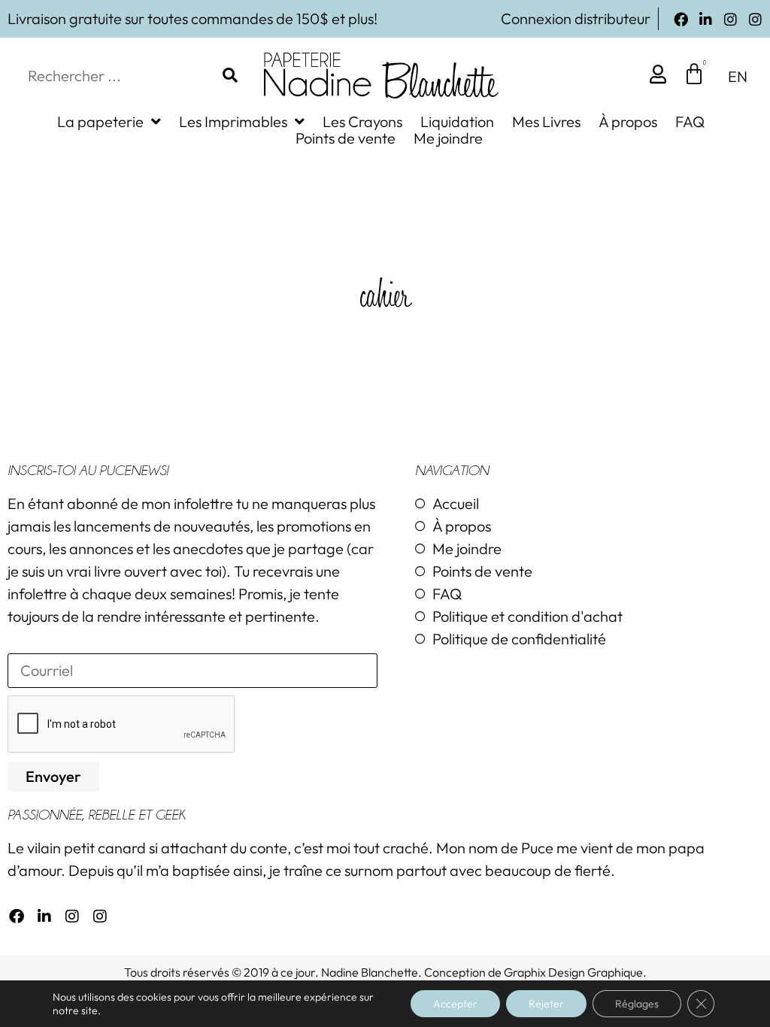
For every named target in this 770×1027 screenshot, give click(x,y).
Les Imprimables (233, 122)
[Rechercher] (230, 75)
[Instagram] (730, 19)
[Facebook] (681, 19)
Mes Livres (546, 122)
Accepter (455, 1003)
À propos (628, 122)
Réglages (637, 1003)
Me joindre (448, 138)
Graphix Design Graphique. (575, 972)
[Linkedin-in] (706, 19)
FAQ (690, 122)
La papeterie (100, 122)
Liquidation (457, 122)
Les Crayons (362, 122)
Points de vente (346, 138)
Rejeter (546, 1003)
